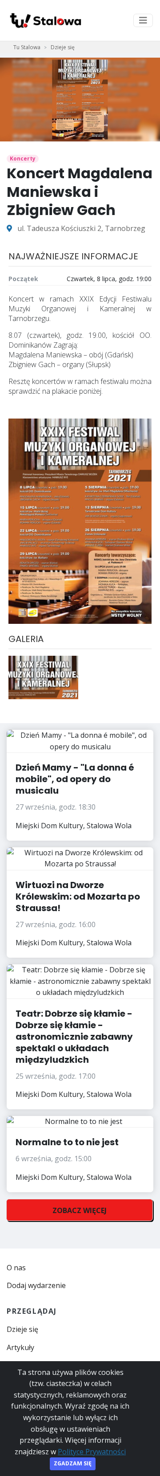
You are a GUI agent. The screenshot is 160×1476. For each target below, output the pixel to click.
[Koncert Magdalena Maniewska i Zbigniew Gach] (43, 676)
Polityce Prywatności (92, 1451)
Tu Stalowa (26, 47)
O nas (16, 1267)
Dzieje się (63, 47)
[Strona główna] (45, 20)
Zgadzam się (73, 1463)
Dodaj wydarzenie (36, 1285)
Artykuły (20, 1347)
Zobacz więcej (79, 1210)
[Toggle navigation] (143, 20)
